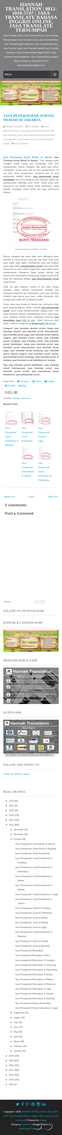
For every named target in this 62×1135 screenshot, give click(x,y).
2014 (11, 1084)
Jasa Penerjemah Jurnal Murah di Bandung (35, 848)
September (19, 1012)
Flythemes (26, 1124)
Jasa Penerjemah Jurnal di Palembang (33, 913)
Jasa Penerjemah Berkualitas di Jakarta (34, 993)
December (19, 829)
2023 (11, 815)
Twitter (37, 381)
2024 (11, 810)
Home (31, 497)
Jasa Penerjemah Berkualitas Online (32, 955)
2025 (11, 805)
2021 (11, 825)
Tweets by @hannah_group (16, 774)
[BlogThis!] (9, 392)
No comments (21, 143)
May (16, 1032)
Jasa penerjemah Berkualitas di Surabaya (35, 960)
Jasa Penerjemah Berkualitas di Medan (34, 974)
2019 (11, 1060)
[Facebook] (22, 1104)
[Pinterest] (33, 1104)
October (18, 839)
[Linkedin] (44, 1104)
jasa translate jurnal (12, 135)
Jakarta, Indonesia (21, 398)
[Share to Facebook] (16, 392)
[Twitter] (17, 1104)
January (18, 1051)
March (17, 1041)
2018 (11, 1065)
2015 (11, 1079)
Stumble (11, 385)
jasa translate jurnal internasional (39, 135)
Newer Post (9, 497)
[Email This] (6, 392)
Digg (23, 385)
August (17, 1017)
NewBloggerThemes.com (31, 1128)
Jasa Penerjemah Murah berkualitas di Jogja (36, 1008)
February (18, 1046)
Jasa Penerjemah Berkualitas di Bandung (35, 998)
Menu (8, 74)
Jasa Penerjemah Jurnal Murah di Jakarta (29, 118)
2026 (11, 801)
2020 (11, 1056)
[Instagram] (38, 1104)
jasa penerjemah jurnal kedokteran (37, 131)
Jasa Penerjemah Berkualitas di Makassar (35, 984)
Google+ (50, 381)
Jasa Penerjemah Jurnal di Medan (31, 918)
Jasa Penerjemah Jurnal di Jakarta (31, 941)
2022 (11, 820)
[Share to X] (12, 392)
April (16, 1037)
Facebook (24, 381)
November (19, 834)
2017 (11, 1070)
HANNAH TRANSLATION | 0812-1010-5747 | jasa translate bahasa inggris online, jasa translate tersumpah (31, 17)
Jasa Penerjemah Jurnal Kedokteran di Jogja (36, 894)
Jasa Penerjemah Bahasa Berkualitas (33, 1003)
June (16, 1027)
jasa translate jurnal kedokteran (18, 139)
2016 (11, 1075)
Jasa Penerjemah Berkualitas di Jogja (33, 989)
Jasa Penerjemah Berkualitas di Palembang (36, 970)
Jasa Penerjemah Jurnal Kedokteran (32, 853)
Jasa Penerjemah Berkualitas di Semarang (35, 965)
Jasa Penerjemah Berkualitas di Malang (34, 979)
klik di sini (28, 320)
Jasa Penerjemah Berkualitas (29, 950)
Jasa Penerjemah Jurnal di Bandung (32, 946)
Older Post (53, 497)
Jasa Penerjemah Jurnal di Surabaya (32, 908)
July (16, 1022)
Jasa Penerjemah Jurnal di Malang (31, 922)
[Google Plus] (27, 1104)
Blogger (43, 1120)
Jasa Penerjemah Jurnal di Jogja (30, 927)
